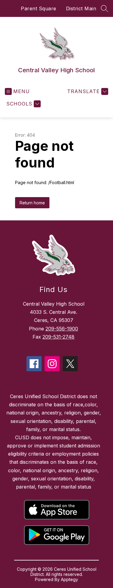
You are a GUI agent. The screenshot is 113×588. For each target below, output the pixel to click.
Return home (32, 202)
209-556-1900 (62, 329)
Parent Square (38, 8)
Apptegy (69, 579)
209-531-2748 (58, 337)
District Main (81, 8)
